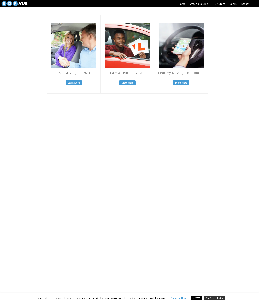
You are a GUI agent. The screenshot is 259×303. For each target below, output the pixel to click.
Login (233, 4)
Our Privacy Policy (214, 298)
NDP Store (219, 4)
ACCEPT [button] (196, 298)
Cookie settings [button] (179, 297)
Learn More (74, 82)
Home (181, 4)
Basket (245, 4)
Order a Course (199, 4)
